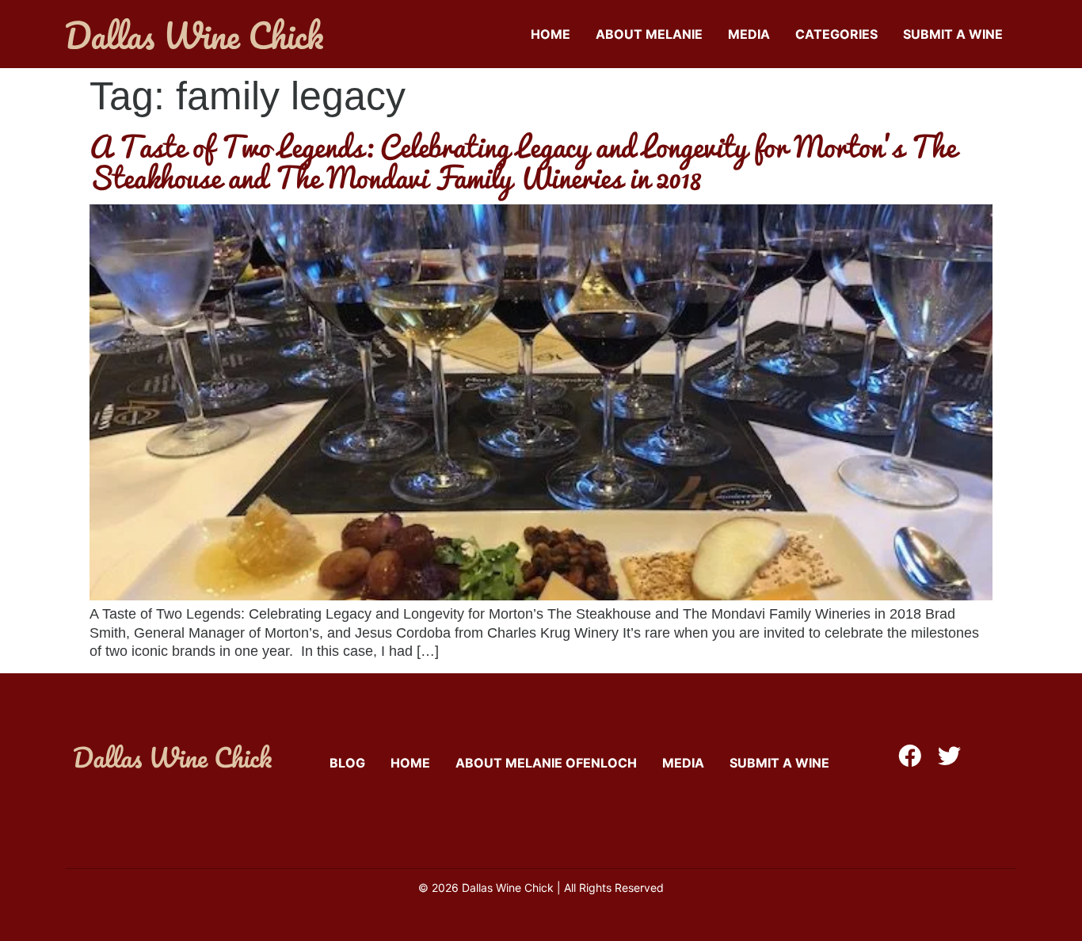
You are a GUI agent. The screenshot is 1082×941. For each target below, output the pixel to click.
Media (749, 34)
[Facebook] (909, 756)
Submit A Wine (953, 34)
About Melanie (649, 34)
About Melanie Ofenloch (546, 763)
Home (550, 34)
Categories (836, 34)
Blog (347, 763)
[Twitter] (949, 756)
